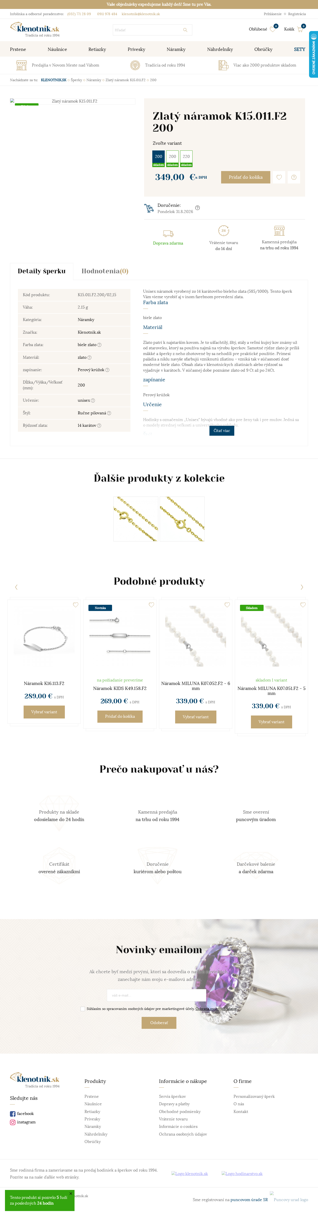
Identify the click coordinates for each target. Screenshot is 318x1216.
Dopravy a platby (174, 1104)
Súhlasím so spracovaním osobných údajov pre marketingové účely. (162, 1008)
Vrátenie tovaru (173, 1119)
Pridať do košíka (246, 177)
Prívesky (92, 1119)
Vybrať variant (44, 712)
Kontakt (241, 1111)
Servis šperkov (172, 1096)
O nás (239, 1104)
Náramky (86, 319)
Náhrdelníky (95, 1134)
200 (158, 156)
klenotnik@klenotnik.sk (140, 14)
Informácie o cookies (178, 1126)
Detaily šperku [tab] (42, 271)
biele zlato (87, 344)
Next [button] (302, 587)
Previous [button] (16, 587)
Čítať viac (222, 430)
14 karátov (87, 425)
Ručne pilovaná (92, 413)
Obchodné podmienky (179, 1111)
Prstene (91, 1096)
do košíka (120, 716)
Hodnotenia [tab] (104, 271)
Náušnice (93, 1104)
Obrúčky (92, 1141)
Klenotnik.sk (89, 332)
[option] (72, 101)
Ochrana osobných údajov (216, 1008)
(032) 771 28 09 (79, 14)
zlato (82, 357)
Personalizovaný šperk (254, 1096)
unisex (84, 400)
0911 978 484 (106, 14)
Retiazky (92, 1111)
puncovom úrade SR (250, 1199)
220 (186, 156)
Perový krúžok (91, 369)
